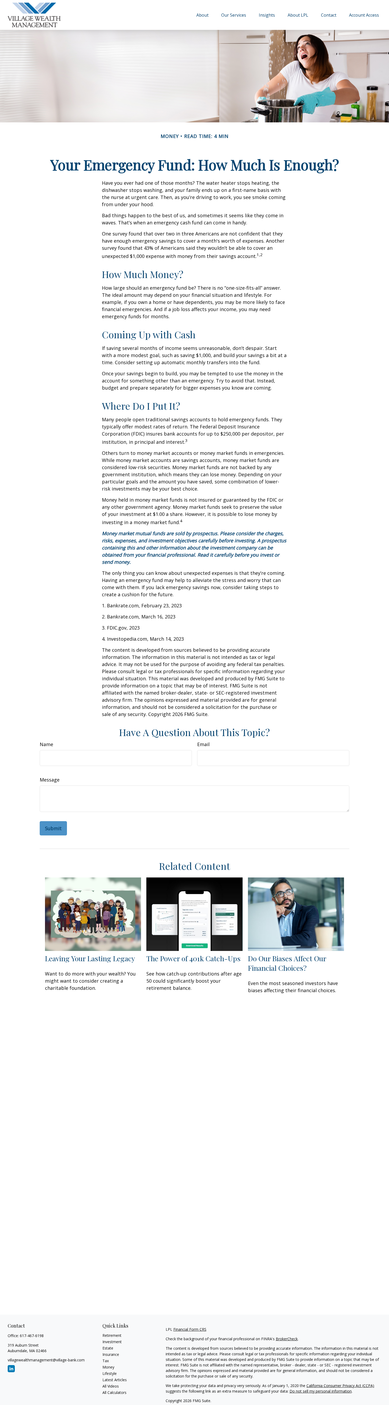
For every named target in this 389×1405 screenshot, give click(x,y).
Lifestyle (109, 1373)
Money (108, 1367)
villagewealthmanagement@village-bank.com (46, 1359)
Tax (105, 1360)
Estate (107, 1348)
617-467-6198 (32, 1335)
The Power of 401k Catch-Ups (193, 958)
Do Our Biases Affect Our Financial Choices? (287, 963)
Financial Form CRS (189, 1329)
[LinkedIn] (11, 1368)
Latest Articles (114, 1379)
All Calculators (114, 1392)
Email (203, 744)
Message (50, 780)
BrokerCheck (287, 1338)
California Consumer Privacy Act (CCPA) (340, 1385)
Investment (112, 1341)
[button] (202, 14)
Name (46, 744)
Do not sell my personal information (321, 1391)
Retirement (111, 1335)
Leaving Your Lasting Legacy (90, 958)
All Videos (110, 1386)
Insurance (110, 1354)
